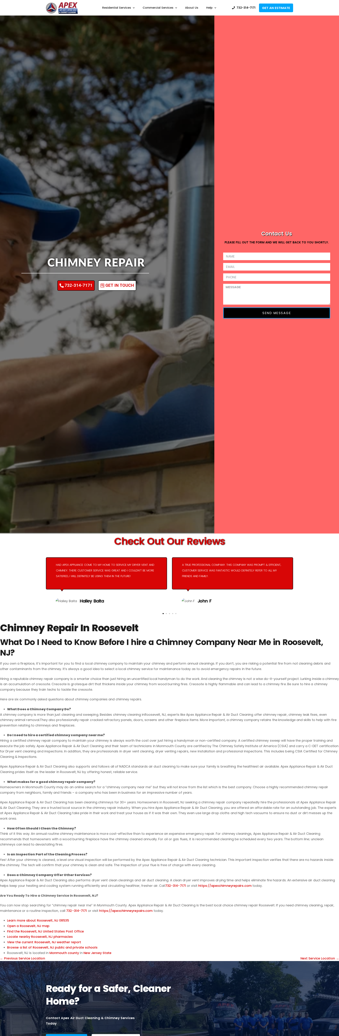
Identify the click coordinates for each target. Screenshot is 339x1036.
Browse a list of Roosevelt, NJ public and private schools (52, 947)
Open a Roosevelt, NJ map (28, 926)
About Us (191, 8)
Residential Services (116, 8)
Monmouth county (64, 953)
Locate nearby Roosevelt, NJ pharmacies (40, 936)
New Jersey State (98, 953)
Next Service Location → (320, 958)
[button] (163, 613)
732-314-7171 (175, 885)
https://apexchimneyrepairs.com (225, 885)
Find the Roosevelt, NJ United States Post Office (45, 931)
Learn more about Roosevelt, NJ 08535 (38, 920)
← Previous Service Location (22, 958)
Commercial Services (158, 8)
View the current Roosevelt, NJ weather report (44, 942)
